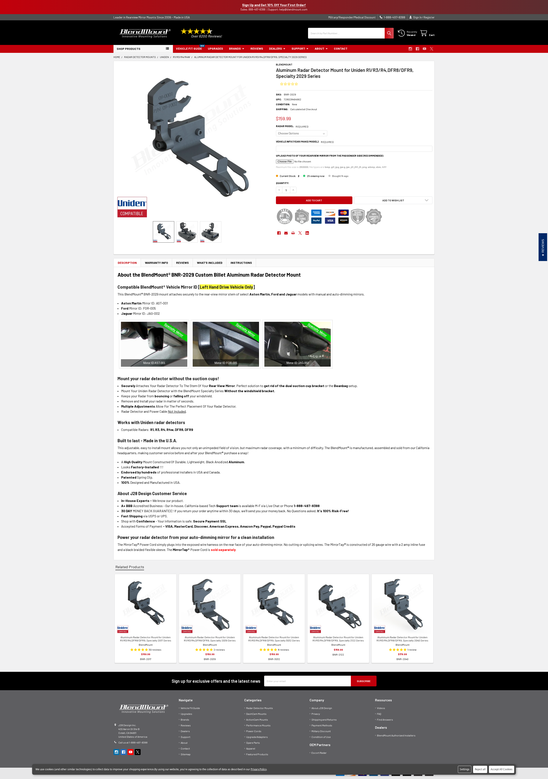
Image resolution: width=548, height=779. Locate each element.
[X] (432, 49)
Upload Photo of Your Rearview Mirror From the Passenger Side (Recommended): (330, 155)
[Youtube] (424, 49)
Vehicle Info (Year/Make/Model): (305, 141)
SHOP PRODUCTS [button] (128, 48)
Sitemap (186, 754)
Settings (464, 769)
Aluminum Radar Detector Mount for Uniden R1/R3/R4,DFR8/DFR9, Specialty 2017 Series (145, 639)
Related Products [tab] (129, 566)
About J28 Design (321, 707)
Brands (235, 48)
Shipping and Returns (324, 719)
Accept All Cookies (501, 769)
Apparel (250, 748)
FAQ (379, 713)
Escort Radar (319, 752)
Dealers (275, 48)
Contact (340, 48)
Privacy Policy (259, 769)
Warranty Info (156, 262)
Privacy (315, 713)
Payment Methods (321, 725)
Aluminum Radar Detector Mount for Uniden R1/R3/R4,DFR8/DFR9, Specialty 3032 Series (274, 639)
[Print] (293, 233)
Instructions (241, 262)
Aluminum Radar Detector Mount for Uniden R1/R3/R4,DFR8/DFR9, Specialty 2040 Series (402, 639)
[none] (194, 141)
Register (429, 17)
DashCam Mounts (256, 713)
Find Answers (385, 719)
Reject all (480, 769)
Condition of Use (321, 736)
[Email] (286, 233)
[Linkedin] (307, 233)
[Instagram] (410, 49)
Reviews (256, 48)
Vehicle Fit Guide (189, 48)
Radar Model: (292, 126)
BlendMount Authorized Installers (396, 735)
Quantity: (282, 182)
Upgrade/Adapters (257, 736)
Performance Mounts (258, 725)
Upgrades (215, 48)
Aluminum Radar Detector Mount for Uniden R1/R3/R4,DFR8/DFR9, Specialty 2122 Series (338, 639)
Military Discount (321, 731)
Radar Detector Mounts (259, 707)
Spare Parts (253, 742)
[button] (393, 200)
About (319, 48)
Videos (381, 707)
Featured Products (257, 754)
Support (298, 48)
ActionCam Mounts (257, 719)
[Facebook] (417, 49)
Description (127, 262)
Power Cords (253, 731)
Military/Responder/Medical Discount (352, 17)
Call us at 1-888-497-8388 (132, 742)
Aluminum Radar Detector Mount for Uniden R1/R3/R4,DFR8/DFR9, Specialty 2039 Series (210, 639)
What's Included (209, 262)
